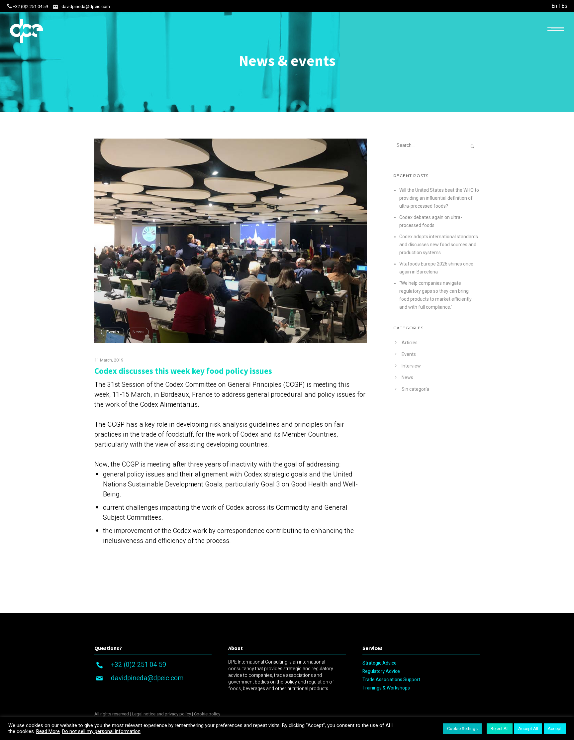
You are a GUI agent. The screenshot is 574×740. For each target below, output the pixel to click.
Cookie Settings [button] (462, 728)
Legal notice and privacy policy (161, 714)
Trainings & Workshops (386, 688)
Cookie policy (207, 714)
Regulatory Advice (381, 671)
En (554, 6)
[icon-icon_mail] (55, 6)
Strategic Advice (379, 663)
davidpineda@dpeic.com (85, 6)
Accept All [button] (528, 728)
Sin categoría (415, 389)
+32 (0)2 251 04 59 (30, 6)
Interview (411, 366)
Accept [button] (555, 728)
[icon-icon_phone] (9, 6)
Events (112, 331)
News (138, 331)
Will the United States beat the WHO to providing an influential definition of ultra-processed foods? (439, 198)
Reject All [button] (500, 728)
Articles (410, 342)
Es (564, 6)
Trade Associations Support (391, 679)
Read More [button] (48, 732)
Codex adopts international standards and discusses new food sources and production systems (438, 244)
